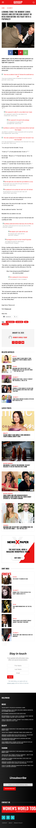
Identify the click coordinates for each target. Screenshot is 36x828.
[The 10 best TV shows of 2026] (6, 578)
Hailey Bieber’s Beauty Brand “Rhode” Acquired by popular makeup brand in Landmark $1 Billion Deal (17, 743)
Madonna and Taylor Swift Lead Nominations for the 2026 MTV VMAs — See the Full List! (22, 369)
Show (14, 604)
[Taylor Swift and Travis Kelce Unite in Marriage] (6, 634)
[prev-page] (3, 644)
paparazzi (5, 324)
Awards (14, 366)
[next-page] (5, 644)
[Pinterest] (20, 52)
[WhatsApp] (25, 52)
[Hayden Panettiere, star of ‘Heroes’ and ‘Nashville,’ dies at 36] (6, 379)
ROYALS (15, 618)
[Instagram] (16, 342)
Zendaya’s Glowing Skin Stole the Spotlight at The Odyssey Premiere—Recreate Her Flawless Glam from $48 (17, 735)
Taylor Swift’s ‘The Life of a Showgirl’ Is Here (13, 707)
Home (3, 8)
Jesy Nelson (19, 322)
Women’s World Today (20, 337)
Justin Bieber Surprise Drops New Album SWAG (14, 713)
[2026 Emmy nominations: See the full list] (6, 606)
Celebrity (10, 8)
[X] (15, 52)
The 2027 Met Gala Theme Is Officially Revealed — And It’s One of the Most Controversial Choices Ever (17, 755)
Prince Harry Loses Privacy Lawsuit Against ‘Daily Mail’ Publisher (22, 621)
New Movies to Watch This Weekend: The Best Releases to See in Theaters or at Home (16, 466)
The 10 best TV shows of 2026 (20, 579)
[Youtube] (22, 342)
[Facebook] (10, 52)
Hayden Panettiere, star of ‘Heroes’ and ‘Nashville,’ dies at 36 (22, 379)
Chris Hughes (10, 322)
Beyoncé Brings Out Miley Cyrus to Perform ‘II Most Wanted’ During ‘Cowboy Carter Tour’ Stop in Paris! (17, 717)
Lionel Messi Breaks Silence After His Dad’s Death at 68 (23, 399)
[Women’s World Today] (11, 337)
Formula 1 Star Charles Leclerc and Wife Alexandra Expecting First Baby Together (22, 389)
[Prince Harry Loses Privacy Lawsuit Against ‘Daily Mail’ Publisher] (6, 620)
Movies (15, 576)
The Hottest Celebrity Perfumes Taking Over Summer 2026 (17, 732)
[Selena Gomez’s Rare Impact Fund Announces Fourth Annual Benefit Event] (6, 359)
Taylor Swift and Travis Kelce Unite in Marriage (22, 635)
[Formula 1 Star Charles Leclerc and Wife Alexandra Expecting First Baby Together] (6, 389)
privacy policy (11, 683)
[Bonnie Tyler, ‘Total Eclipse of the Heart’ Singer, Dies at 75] (6, 592)
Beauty (14, 356)
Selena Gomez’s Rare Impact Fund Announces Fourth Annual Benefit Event (22, 359)
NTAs (26, 322)
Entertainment (8, 463)
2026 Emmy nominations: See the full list (22, 607)
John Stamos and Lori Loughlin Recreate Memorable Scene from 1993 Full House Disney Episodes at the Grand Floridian (17, 496)
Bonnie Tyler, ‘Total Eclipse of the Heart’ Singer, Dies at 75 (22, 593)
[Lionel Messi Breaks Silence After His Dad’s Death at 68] (6, 399)
